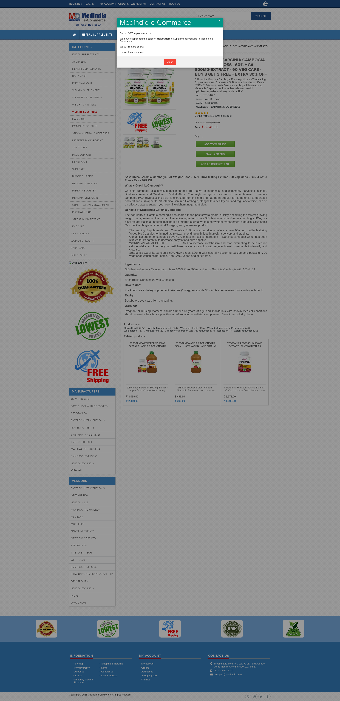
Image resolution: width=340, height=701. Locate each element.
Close (170, 62)
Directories (197, 34)
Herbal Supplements (97, 34)
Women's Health (152, 34)
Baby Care (176, 34)
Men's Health (127, 34)
